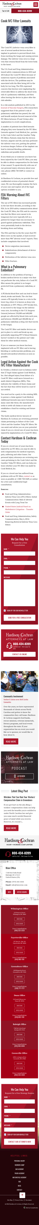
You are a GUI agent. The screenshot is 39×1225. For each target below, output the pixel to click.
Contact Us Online (19, 654)
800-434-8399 (17, 11)
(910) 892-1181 (19, 1017)
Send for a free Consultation (19, 617)
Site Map (10, 1200)
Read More (11, 741)
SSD (19, 1181)
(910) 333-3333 (19, 930)
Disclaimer (28, 1200)
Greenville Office (19, 1053)
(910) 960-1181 (19, 959)
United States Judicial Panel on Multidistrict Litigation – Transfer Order (19, 509)
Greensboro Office (19, 966)
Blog (19, 1186)
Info (9, 892)
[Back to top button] (22, 1195)
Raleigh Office (19, 1024)
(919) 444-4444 (18, 882)
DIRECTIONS (19, 919)
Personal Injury (19, 1161)
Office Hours (22, 892)
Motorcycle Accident (19, 1177)
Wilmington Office (19, 908)
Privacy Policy (19, 1200)
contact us (28, 476)
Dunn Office (19, 995)
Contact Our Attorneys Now (19, 1141)
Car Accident (19, 1169)
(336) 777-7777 (19, 988)
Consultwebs (34, 1208)
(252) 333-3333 (19, 1075)
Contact (19, 1190)
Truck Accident (19, 1173)
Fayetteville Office (19, 937)
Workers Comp (19, 1165)
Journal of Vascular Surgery (12, 108)
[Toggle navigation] (35, 4)
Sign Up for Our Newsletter (17, 610)
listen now (21, 776)
